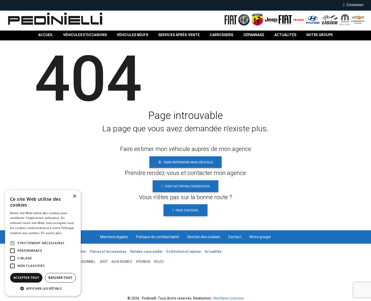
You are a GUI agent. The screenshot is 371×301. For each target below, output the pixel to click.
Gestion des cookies (203, 237)
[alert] (43, 243)
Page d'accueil (187, 210)
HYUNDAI (143, 262)
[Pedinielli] (51, 19)
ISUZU (159, 262)
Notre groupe (260, 237)
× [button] (74, 196)
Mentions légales (114, 237)
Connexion (355, 5)
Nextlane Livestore (228, 298)
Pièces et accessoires (108, 251)
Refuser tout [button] (60, 277)
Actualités (213, 251)
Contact (235, 237)
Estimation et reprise (184, 251)
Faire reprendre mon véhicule (188, 162)
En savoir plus (51, 233)
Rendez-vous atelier (146, 251)
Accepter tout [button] (26, 277)
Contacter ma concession (187, 186)
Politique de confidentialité (157, 237)
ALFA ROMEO (121, 262)
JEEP (103, 262)
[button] (132, 35)
